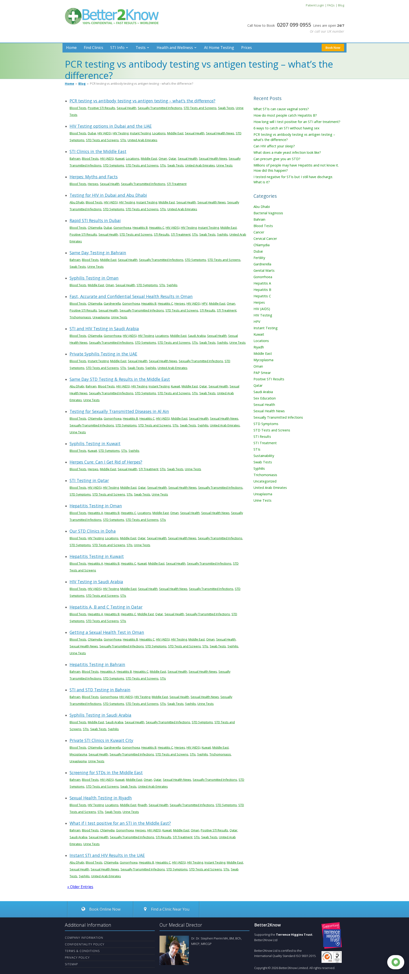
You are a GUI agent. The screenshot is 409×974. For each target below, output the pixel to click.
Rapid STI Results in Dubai (95, 220)
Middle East (175, 133)
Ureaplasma (101, 317)
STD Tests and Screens (200, 108)
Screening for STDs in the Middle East (106, 772)
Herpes (93, 184)
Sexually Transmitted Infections (160, 108)
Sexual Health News (220, 133)
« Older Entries (80, 886)
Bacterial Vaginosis (268, 213)
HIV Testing (121, 133)
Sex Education (264, 398)
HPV (205, 303)
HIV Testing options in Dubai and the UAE (111, 126)
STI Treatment (177, 184)
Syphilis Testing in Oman (94, 278)
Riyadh (142, 805)
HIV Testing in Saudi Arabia (96, 581)
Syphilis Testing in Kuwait (95, 443)
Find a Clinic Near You (170, 909)
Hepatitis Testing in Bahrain (97, 664)
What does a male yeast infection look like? (287, 152)
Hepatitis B (140, 227)
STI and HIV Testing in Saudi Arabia (104, 328)
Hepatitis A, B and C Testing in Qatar (106, 607)
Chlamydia (95, 227)
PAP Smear (262, 372)
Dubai (92, 133)
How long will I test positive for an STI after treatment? (296, 121)
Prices (246, 47)
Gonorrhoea (122, 227)
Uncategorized (264, 481)
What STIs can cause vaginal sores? (281, 109)
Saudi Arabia (197, 335)
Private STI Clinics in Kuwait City (101, 740)
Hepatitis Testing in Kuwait (97, 556)
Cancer (258, 232)
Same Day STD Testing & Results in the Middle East (120, 379)
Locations (159, 133)
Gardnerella (112, 303)
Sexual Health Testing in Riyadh (101, 798)
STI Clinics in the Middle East (98, 151)
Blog (82, 83)
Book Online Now (104, 909)
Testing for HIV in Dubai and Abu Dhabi (108, 195)
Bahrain (75, 158)
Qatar (172, 158)
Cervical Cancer (265, 238)
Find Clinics (93, 47)
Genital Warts (264, 270)
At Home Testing (219, 47)
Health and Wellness (175, 47)
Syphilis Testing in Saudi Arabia (100, 715)
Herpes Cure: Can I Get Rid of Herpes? (106, 462)
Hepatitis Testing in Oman (96, 506)
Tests (141, 47)
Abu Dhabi (77, 202)
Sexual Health (126, 108)
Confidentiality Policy (84, 944)
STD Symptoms (113, 165)
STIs (123, 140)
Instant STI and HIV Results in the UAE (107, 855)
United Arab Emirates (142, 140)
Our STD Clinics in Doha (93, 531)
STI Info (117, 47)
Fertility (259, 257)
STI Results (161, 234)
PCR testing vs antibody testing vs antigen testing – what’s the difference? (142, 101)
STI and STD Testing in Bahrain (100, 690)
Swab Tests (226, 108)
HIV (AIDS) (104, 133)
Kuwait (119, 158)
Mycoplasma (78, 754)
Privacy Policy (77, 958)
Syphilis (222, 234)
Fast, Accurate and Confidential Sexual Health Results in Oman (131, 296)
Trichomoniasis (80, 317)
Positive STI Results (101, 108)
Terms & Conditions (82, 951)
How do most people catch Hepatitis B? (285, 115)
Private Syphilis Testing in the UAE (103, 354)
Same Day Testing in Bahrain (98, 252)
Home (71, 47)
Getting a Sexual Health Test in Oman (107, 632)
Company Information (84, 938)
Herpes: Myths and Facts (94, 177)
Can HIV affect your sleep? (274, 146)
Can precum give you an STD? (276, 159)
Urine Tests (224, 165)
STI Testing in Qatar (89, 480)
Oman (163, 158)
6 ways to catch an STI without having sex (286, 128)
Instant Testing (140, 133)
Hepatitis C (156, 227)
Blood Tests (78, 108)
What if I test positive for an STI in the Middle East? (120, 823)
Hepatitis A (95, 513)
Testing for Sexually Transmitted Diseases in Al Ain (119, 411)
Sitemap (71, 964)
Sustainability (263, 455)
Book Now (332, 47)
